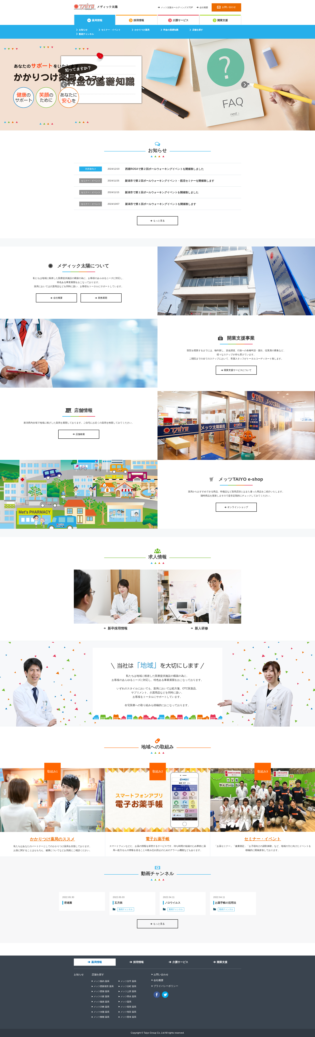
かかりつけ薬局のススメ (52, 839)
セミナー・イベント (262, 839)
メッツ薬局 (126, 1001)
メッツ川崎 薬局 (101, 1007)
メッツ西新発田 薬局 (104, 986)
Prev (64, 84)
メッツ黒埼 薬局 (128, 1017)
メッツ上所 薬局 (128, 991)
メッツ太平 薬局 (128, 981)
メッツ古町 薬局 (128, 986)
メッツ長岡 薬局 (128, 1007)
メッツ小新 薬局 (101, 996)
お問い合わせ (161, 974)
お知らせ (79, 974)
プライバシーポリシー (166, 986)
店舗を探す (98, 974)
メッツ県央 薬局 (128, 996)
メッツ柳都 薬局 (101, 1017)
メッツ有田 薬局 (128, 1012)
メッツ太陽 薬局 (101, 1012)
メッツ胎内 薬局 (101, 981)
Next (244, 84)
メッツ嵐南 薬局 (101, 1001)
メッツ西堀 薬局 (101, 991)
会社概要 (158, 980)
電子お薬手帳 (157, 839)
